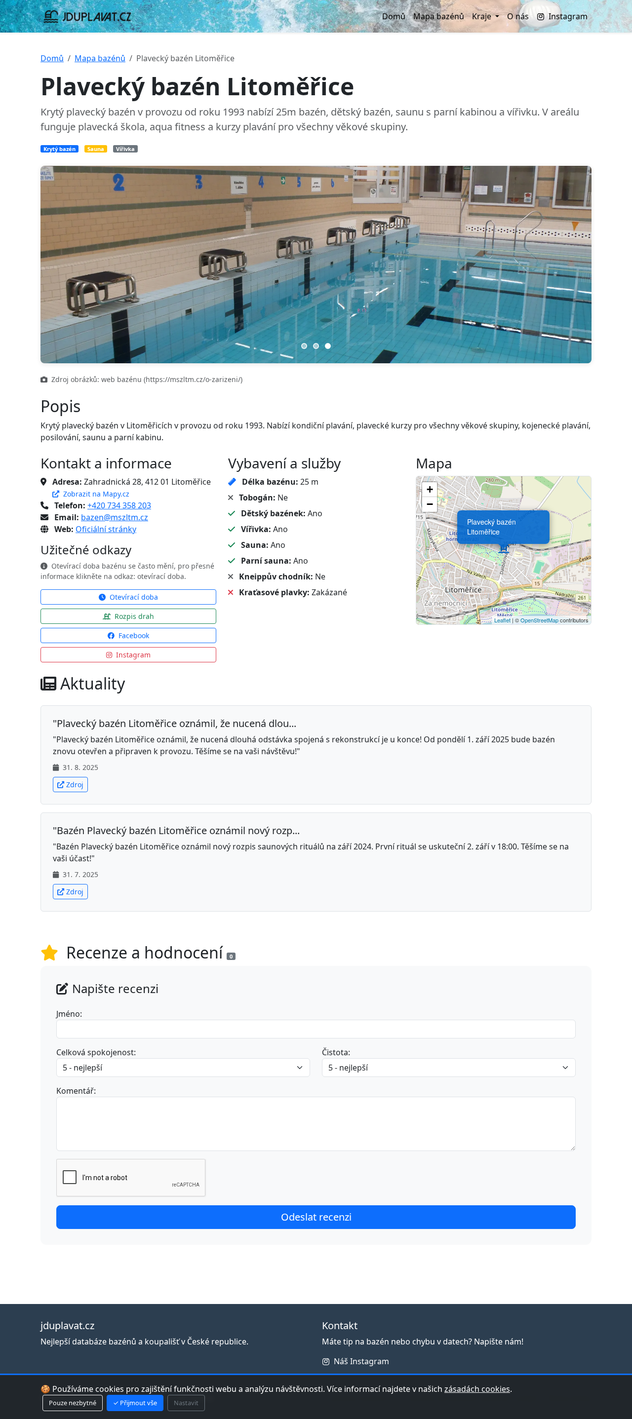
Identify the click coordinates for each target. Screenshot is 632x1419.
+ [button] (430, 489)
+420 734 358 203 (119, 505)
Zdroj (74, 784)
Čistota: (336, 1052)
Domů (393, 16)
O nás (518, 16)
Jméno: (69, 1013)
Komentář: (76, 1090)
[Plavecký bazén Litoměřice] (503, 550)
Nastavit (186, 1402)
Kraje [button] (482, 16)
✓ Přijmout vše (135, 1402)
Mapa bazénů (438, 16)
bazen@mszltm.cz (114, 517)
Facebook (133, 635)
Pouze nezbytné (72, 1402)
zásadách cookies (477, 1388)
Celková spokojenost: (96, 1052)
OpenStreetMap (539, 620)
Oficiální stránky (106, 529)
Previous (60, 264)
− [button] (430, 504)
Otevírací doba (133, 597)
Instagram (568, 16)
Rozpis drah (133, 616)
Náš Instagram (361, 1361)
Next (571, 264)
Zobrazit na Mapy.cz (95, 494)
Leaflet (502, 620)
